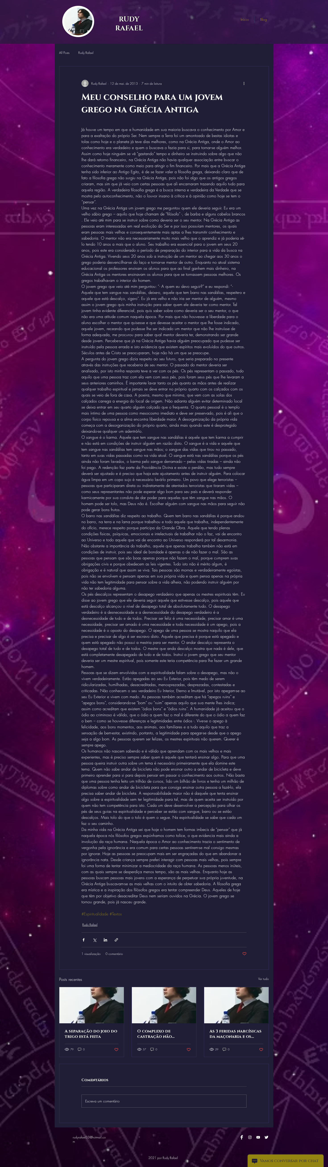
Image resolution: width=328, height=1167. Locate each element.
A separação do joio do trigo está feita (91, 1034)
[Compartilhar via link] (116, 940)
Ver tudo (263, 979)
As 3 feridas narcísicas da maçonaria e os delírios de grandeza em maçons (236, 1034)
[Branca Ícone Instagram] (250, 1137)
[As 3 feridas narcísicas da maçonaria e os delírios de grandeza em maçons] (236, 1005)
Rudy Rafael (85, 53)
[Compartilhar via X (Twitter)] (94, 940)
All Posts (64, 53)
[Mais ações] (244, 83)
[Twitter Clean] (266, 1137)
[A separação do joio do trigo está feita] (91, 1005)
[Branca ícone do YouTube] (258, 1137)
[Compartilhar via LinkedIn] (105, 940)
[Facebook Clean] (241, 1137)
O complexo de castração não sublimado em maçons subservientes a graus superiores (162, 1034)
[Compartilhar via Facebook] (83, 940)
